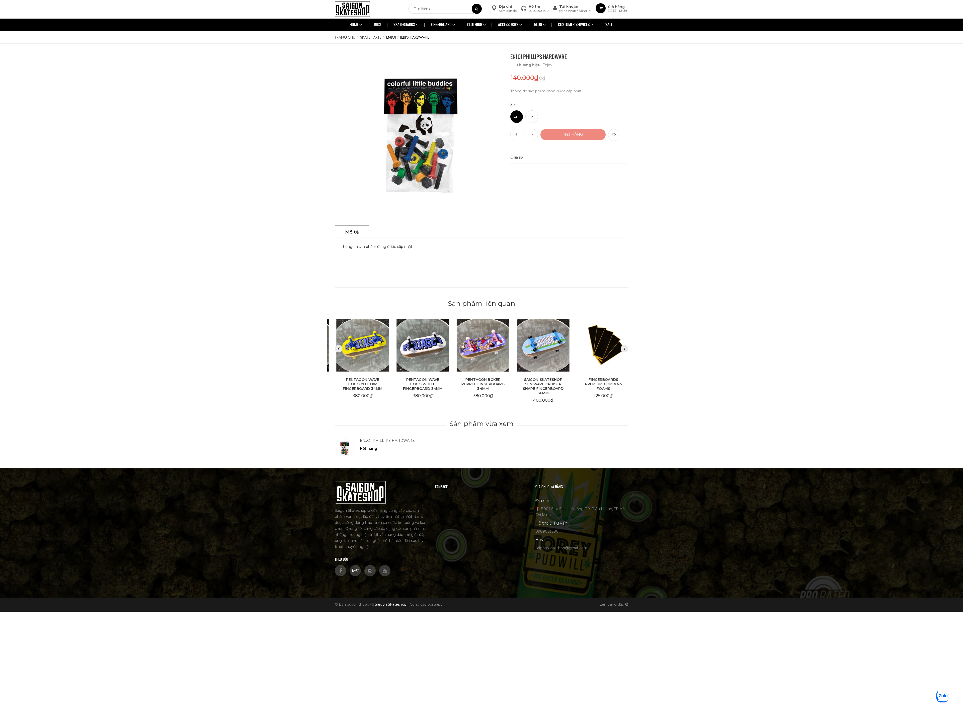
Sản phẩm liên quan (481, 304)
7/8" (517, 117)
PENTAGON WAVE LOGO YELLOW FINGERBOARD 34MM (361, 384)
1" (532, 117)
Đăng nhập (568, 11)
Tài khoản (568, 6)
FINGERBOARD (441, 25)
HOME (354, 25)
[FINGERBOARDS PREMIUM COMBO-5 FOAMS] (602, 345)
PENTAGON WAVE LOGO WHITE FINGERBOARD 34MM (421, 384)
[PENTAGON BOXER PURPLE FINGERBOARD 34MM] (481, 345)
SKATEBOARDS (404, 25)
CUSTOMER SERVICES (574, 25)
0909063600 (539, 11)
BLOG (538, 25)
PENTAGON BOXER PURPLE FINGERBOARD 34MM (481, 384)
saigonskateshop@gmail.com (561, 548)
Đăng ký (585, 11)
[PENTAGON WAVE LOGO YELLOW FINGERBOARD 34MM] (361, 345)
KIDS (377, 25)
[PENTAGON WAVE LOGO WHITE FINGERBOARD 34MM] (421, 345)
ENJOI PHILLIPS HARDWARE (387, 440)
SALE (608, 25)
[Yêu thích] (613, 135)
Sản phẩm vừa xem (481, 424)
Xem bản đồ (508, 11)
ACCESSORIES (508, 25)
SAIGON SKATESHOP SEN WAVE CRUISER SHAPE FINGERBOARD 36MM (541, 386)
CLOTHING (475, 25)
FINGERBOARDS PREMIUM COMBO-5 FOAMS (601, 384)
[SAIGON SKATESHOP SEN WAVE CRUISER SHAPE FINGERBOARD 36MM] (541, 345)
